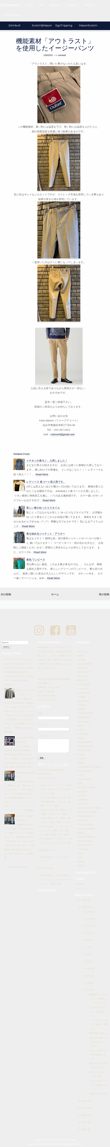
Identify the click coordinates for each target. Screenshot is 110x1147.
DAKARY (82, 697)
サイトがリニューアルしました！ (19, 659)
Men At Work (46, 875)
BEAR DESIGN (85, 664)
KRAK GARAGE (85, 771)
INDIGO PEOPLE (86, 746)
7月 (88, 947)
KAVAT (81, 762)
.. (78, 647)
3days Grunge (47, 826)
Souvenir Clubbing (86, 828)
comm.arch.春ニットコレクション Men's (98, 1042)
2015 (84, 1122)
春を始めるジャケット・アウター (45, 533)
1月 (88, 990)
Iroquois (82, 754)
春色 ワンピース (35, 559)
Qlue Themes (41, 1144)
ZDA (80, 857)
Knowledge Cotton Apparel (90, 767)
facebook (54, 5)
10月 (89, 926)
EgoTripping (63, 25)
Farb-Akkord (46, 839)
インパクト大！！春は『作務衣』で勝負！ (98, 1024)
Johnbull (14, 25)
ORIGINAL (83, 800)
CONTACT (89, 5)
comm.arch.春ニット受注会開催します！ (98, 1054)
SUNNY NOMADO (86, 837)
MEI (80, 783)
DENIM (81, 709)
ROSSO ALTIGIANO (87, 812)
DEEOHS (82, 705)
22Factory (82, 651)
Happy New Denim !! (98, 1094)
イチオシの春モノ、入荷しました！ (47, 460)
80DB (80, 655)
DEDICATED (84, 701)
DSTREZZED (84, 717)
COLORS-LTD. (44, 774)
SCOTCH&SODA (86, 816)
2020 (84, 900)
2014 (84, 1129)
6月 (88, 954)
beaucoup (82, 668)
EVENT (81, 730)
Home (29, 5)
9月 (88, 933)
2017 (84, 1108)
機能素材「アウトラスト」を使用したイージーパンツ (55, 44)
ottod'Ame (82, 804)
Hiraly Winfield (84, 742)
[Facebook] (55, 630)
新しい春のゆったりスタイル (43, 507)
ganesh (81, 738)
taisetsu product (85, 841)
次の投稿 (6, 594)
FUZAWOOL (84, 734)
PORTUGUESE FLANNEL (90, 808)
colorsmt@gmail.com (63, 434)
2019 (84, 907)
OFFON (81, 796)
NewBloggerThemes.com (72, 1144)
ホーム (55, 594)
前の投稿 (104, 594)
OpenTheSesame (49, 797)
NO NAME (83, 791)
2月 (88, 983)
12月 (89, 912)
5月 (88, 961)
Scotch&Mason (42, 25)
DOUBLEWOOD (85, 713)
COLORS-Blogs (11, 15)
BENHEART (83, 672)
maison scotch (84, 779)
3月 (88, 976)
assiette (81, 660)
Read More (42, 474)
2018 (84, 1101)
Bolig (43, 818)
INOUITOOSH (84, 750)
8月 (88, 940)
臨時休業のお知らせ (98, 1033)
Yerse (80, 853)
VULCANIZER (84, 845)
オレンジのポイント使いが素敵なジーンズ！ (98, 1085)
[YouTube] (71, 630)
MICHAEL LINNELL (87, 787)
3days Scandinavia (49, 810)
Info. (41, 5)
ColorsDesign (47, 857)
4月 (88, 968)
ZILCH (81, 861)
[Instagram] (39, 630)
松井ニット (83, 865)
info (79, 888)
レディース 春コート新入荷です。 (46, 481)
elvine (81, 725)
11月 (89, 919)
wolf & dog (83, 849)
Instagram (71, 5)
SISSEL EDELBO (86, 824)
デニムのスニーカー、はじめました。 (97, 1011)
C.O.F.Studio (84, 684)
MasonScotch (88, 25)
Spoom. (81, 833)
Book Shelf (83, 676)
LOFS (81, 775)
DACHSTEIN (84, 693)
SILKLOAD (83, 820)
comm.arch (83, 688)
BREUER (82, 680)
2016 (84, 1115)
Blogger (23, 867)
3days (43, 785)
